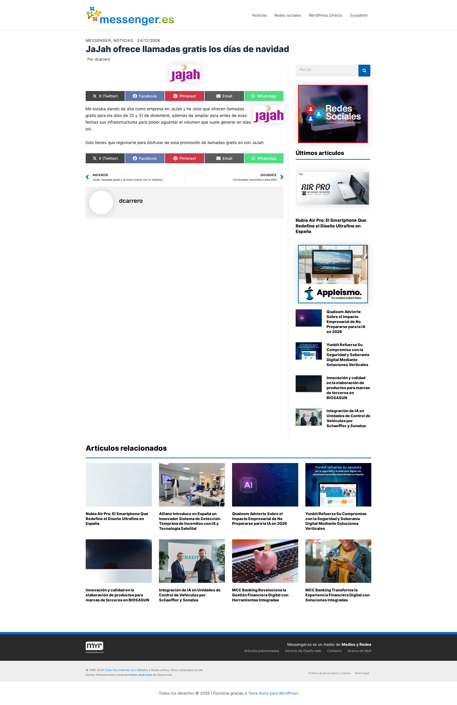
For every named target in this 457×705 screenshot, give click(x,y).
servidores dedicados (138, 674)
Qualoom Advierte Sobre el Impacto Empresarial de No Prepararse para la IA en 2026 (346, 321)
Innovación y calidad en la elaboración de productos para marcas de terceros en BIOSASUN (348, 387)
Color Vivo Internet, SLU (121, 670)
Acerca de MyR (359, 651)
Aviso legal (362, 673)
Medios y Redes (356, 644)
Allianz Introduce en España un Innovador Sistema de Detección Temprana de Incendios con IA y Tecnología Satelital (189, 521)
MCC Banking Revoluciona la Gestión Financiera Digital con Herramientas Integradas (260, 595)
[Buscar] (364, 71)
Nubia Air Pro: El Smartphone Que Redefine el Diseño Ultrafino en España (331, 226)
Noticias (123, 40)
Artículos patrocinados (261, 651)
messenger (98, 40)
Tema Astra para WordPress (273, 693)
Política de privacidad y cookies (329, 673)
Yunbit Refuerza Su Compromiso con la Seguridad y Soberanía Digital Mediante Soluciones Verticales (348, 354)
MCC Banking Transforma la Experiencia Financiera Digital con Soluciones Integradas (337, 595)
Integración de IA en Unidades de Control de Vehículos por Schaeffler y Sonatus (348, 418)
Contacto (334, 651)
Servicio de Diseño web (303, 651)
